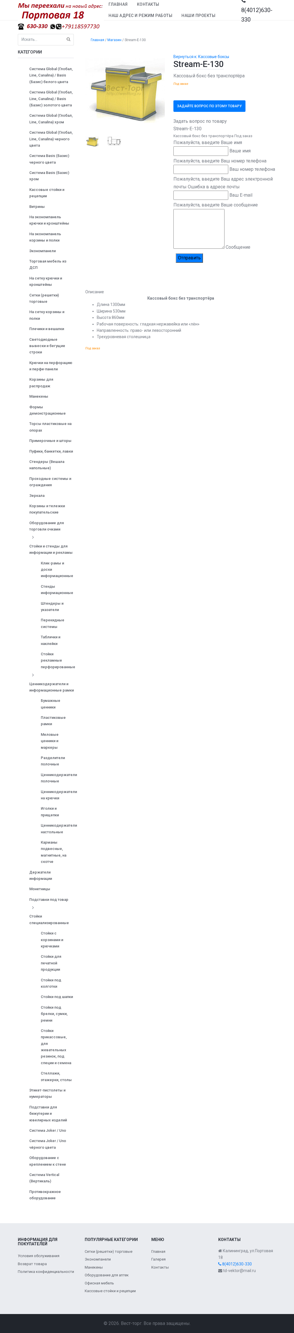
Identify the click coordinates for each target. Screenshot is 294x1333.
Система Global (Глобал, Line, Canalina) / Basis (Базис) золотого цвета (51, 98)
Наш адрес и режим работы (140, 15)
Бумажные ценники (50, 703)
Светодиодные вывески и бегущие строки (47, 346)
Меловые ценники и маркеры (50, 741)
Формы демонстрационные (47, 410)
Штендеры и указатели (52, 606)
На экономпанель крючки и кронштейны (49, 220)
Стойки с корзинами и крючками (52, 939)
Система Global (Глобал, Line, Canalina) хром (51, 118)
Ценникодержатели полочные (59, 778)
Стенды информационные (57, 589)
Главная (118, 4)
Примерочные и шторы (50, 440)
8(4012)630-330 (236, 1264)
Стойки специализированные (49, 919)
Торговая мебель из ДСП (47, 264)
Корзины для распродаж (41, 382)
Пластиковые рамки (53, 720)
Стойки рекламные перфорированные (58, 660)
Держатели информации (40, 875)
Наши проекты (198, 15)
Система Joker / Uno (47, 1130)
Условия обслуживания (38, 1256)
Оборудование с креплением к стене (47, 1161)
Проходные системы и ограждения (50, 481)
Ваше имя (240, 151)
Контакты (148, 4)
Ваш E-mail (240, 195)
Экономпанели (42, 251)
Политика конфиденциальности (46, 1271)
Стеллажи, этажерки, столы (56, 1076)
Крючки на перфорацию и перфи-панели (50, 366)
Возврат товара (32, 1264)
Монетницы (39, 889)
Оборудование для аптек (107, 1275)
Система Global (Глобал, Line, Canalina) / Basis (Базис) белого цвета (51, 75)
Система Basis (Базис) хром (49, 176)
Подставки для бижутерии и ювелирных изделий (48, 1113)
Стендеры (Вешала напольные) (46, 464)
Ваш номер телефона (252, 169)
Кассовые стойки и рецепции (46, 192)
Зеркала (37, 495)
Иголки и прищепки (50, 811)
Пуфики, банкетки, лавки (51, 451)
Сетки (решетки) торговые (44, 298)
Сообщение (238, 247)
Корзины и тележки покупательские (47, 509)
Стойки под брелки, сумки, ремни (54, 1013)
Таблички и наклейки (50, 640)
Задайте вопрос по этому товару (209, 106)
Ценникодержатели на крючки (59, 795)
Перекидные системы (52, 623)
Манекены (38, 396)
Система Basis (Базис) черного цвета (49, 159)
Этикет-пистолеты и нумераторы (47, 1093)
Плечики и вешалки (46, 329)
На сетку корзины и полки (46, 315)
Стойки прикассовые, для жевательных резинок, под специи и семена (56, 1047)
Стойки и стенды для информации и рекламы (51, 549)
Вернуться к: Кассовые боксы (201, 56)
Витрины (37, 206)
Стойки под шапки (57, 997)
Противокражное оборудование (45, 1195)
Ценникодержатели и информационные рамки (51, 687)
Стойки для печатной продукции (51, 963)
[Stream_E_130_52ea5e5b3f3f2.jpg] (125, 90)
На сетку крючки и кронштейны (45, 281)
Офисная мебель (99, 1283)
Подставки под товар (48, 899)
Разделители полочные (53, 761)
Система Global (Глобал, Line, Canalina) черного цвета (51, 139)
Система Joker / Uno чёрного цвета (47, 1144)
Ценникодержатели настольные (59, 828)
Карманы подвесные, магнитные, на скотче (53, 852)
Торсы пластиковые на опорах (50, 427)
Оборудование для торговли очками (46, 526)
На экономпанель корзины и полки (45, 237)
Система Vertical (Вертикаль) (44, 1178)
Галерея (158, 1259)
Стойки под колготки (51, 983)
